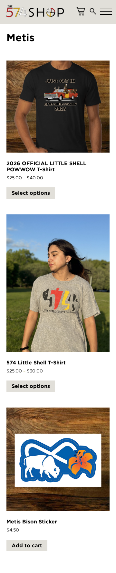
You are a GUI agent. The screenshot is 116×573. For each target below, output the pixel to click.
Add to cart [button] (27, 545)
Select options (31, 193)
